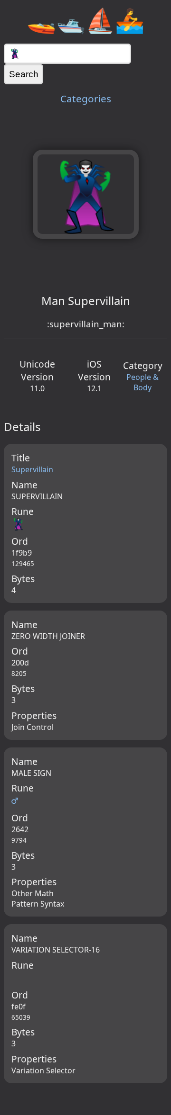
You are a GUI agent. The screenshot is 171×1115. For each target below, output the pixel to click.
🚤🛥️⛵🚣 (85, 20)
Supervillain (32, 469)
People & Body (142, 382)
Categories (85, 98)
